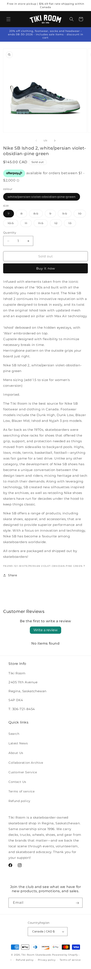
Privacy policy (47, 959)
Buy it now (45, 268)
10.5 (13, 224)
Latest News (18, 743)
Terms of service (21, 791)
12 (58, 224)
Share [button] (12, 575)
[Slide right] (54, 140)
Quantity (9, 232)
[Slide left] (36, 140)
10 (82, 214)
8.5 (38, 214)
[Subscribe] (77, 903)
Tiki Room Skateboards (36, 954)
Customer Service (22, 772)
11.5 (43, 224)
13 (72, 224)
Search (13, 734)
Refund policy (19, 801)
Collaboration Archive (25, 763)
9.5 (67, 214)
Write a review (45, 630)
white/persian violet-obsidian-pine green (44, 198)
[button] (8, 19)
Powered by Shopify (65, 954)
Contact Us (17, 782)
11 (28, 224)
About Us (15, 753)
